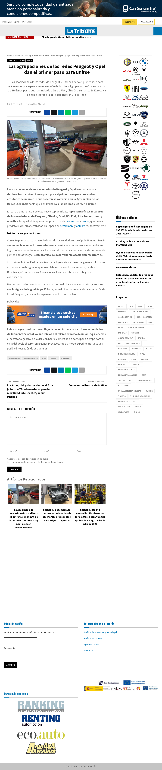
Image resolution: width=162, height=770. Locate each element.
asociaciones (14, 358)
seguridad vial (145, 380)
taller (149, 391)
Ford (120, 327)
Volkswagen (124, 406)
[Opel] (144, 153)
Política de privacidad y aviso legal (100, 632)
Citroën (122, 311)
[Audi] (136, 65)
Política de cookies (93, 638)
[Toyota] (136, 189)
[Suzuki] (144, 180)
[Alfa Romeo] (127, 65)
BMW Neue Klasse (126, 267)
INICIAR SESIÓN (147, 22)
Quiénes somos (91, 644)
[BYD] (127, 74)
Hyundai (141, 338)
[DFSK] (136, 82)
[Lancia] (144, 118)
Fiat (150, 322)
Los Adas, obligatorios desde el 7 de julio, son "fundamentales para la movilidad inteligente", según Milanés (30, 391)
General (29, 60)
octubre (80, 226)
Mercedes (136, 348)
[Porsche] (136, 162)
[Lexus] (144, 127)
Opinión (122, 359)
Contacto (88, 650)
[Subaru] (136, 180)
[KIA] (135, 118)
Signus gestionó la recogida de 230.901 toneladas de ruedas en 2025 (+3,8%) (134, 230)
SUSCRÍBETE (129, 22)
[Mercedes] (144, 136)
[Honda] (127, 100)
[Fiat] (136, 91)
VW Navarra (123, 412)
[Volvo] (136, 198)
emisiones (123, 322)
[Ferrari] (127, 91)
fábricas (122, 333)
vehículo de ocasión (140, 396)
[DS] (144, 82)
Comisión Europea (139, 311)
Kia (119, 343)
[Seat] (125, 171)
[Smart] (127, 180)
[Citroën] (136, 74)
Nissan (149, 348)
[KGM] (127, 118)
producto (123, 364)
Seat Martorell (125, 380)
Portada (10, 55)
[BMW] (144, 65)
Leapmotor (72, 221)
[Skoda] (146, 171)
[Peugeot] (127, 162)
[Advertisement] (81, 574)
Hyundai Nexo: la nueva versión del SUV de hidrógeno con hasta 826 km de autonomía (90, 37)
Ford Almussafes (136, 327)
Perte (133, 359)
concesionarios (31, 358)
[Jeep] (144, 109)
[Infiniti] (144, 100)
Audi (130, 306)
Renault (137, 364)
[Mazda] (136, 136)
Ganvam (135, 333)
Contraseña (9, 648)
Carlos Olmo (14, 104)
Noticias (19, 55)
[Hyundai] (136, 100)
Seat (144, 375)
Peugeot (53, 358)
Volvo (138, 406)
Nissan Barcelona (126, 354)
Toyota (122, 396)
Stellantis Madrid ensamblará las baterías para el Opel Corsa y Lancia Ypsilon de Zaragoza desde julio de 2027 (90, 517)
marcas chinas (133, 343)
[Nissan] (127, 153)
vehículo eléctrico (127, 401)
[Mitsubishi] (144, 144)
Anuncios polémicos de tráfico (88, 385)
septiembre (67, 226)
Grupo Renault (125, 338)
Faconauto (138, 322)
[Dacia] (127, 82)
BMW (139, 306)
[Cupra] (144, 74)
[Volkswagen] (144, 189)
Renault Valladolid (127, 375)
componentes (125, 317)
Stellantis (65, 358)
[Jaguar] (136, 109)
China (149, 306)
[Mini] (136, 144)
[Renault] (144, 162)
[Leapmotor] (136, 127)
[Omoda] (136, 153)
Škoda (137, 412)
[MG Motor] (127, 144)
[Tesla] (127, 189)
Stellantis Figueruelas (129, 391)
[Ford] (144, 91)
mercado (122, 348)
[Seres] (135, 171)
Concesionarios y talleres (16, 60)
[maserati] (127, 136)
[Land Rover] (127, 127)
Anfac (121, 306)
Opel (44, 358)
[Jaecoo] (127, 109)
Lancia (85, 221)
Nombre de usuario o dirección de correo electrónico (29, 632)
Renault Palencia (126, 369)
